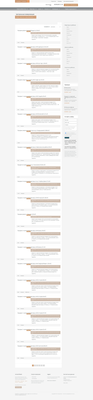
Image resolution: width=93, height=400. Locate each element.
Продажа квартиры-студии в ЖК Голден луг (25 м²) (30, 80)
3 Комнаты (22, 292)
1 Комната (22, 75)
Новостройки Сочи (21, 9)
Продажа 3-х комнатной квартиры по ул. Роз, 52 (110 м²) (70, 97)
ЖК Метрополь (67, 87)
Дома (39, 9)
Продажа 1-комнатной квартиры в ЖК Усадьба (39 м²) (31, 96)
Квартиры (32, 9)
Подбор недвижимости (70, 9)
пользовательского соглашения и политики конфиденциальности (70, 135)
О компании (18, 1)
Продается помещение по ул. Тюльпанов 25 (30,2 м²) (31, 165)
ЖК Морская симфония (69, 107)
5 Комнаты (22, 42)
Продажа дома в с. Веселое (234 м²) (26, 214)
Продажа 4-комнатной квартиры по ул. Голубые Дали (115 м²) (33, 181)
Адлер (68, 27)
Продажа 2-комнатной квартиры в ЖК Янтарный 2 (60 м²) (32, 197)
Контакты (24, 1)
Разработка (17, 393)
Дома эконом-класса (29, 17)
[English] (75, 1)
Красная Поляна (69, 31)
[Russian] (77, 1)
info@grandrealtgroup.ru (67, 380)
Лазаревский (69, 35)
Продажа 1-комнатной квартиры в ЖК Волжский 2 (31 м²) (32, 114)
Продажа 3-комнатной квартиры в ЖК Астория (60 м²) (31, 280)
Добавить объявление (71, 5)
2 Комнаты (22, 160)
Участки (47, 9)
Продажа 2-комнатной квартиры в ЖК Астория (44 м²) (31, 296)
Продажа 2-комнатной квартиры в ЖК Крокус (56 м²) (31, 230)
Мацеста (68, 39)
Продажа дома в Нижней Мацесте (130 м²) (28, 30)
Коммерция (55, 9)
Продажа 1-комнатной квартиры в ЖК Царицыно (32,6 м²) (32, 47)
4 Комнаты (22, 193)
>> (43, 365)
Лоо (67, 37)
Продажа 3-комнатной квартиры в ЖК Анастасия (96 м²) (32, 346)
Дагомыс (68, 29)
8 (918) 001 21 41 (58, 4)
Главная (17, 17)
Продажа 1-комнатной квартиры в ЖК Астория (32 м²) (31, 329)
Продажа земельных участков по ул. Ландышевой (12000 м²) (33, 130)
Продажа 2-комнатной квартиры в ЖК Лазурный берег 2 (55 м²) (34, 263)
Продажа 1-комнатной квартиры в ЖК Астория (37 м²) (31, 313)
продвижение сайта (23, 393)
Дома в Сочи (22, 17)
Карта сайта (65, 382)
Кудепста (68, 33)
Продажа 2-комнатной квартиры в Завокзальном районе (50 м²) (34, 147)
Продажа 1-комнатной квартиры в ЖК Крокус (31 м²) (31, 247)
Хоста (68, 41)
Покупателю (34, 376)
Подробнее (34, 39)
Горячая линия (18, 387)
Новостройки (17, 381)
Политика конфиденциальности (20, 394)
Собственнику (34, 378)
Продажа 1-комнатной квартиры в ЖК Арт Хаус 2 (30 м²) (32, 63)
